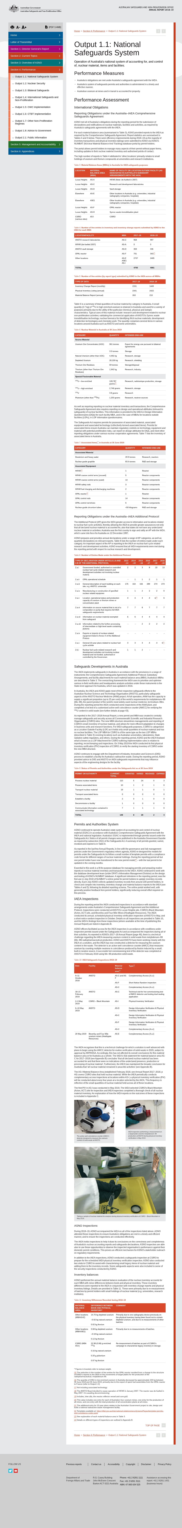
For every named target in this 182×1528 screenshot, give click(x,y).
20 (75, 1400)
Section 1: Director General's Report (30, 49)
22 (75, 1411)
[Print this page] (12, 27)
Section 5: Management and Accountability (33, 144)
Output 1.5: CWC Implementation (32, 107)
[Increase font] (24, 27)
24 (75, 1420)
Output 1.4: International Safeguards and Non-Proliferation (36, 98)
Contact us (96, 1464)
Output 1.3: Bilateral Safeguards (32, 90)
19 (75, 1396)
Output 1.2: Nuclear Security (30, 83)
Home (14, 35)
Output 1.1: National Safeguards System (36, 76)
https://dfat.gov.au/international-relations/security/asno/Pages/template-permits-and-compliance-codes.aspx (119, 1412)
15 (75, 1372)
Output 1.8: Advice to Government (33, 130)
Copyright (130, 1464)
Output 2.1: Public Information (31, 137)
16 (75, 1380)
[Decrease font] (18, 27)
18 (75, 1391)
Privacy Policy (164, 1464)
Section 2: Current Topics (24, 56)
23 (75, 1416)
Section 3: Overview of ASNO (26, 62)
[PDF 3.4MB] (55, 27)
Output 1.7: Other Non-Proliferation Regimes (33, 122)
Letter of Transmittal (21, 42)
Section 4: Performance (23, 69)
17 (75, 1387)
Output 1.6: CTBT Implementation (33, 114)
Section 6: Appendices (22, 151)
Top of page (152, 1425)
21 (75, 1405)
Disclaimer (146, 1464)
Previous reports (74, 1464)
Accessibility (114, 1464)
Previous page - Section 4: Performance (158, 31)
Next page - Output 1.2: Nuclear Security (164, 31)
